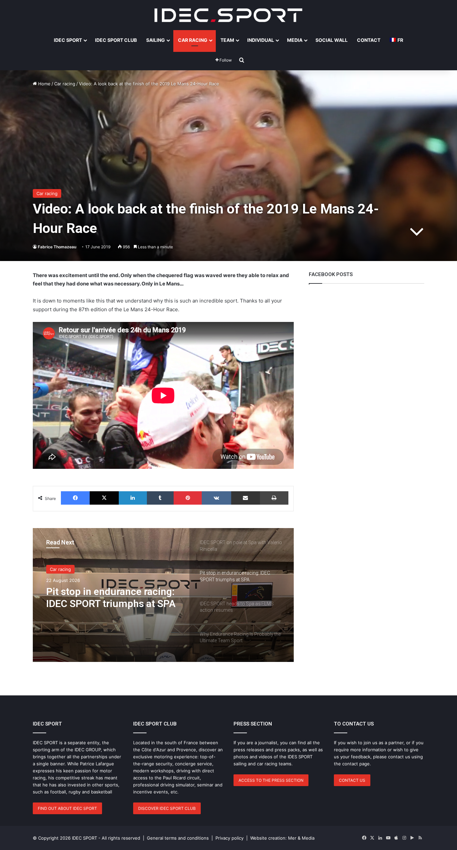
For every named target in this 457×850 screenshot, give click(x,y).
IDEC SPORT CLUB (116, 40)
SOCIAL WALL (331, 40)
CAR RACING (192, 40)
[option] (163, 595)
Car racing (64, 83)
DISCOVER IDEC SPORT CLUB (167, 808)
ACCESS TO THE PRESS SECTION (271, 780)
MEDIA (294, 40)
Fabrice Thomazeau (57, 246)
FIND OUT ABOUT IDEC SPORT (67, 808)
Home (44, 83)
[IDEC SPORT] (228, 15)
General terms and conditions (178, 838)
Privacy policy (229, 838)
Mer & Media (301, 838)
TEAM (227, 40)
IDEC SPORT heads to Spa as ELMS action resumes (109, 597)
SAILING (155, 40)
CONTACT (368, 40)
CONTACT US (352, 780)
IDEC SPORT (68, 40)
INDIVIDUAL (260, 40)
